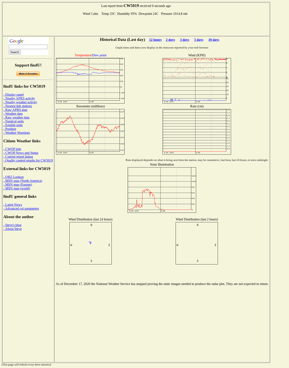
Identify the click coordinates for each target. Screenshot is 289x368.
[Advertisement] (136, 25)
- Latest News (12, 204)
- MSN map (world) (16, 188)
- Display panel (13, 94)
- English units (13, 125)
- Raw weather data (16, 117)
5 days (198, 40)
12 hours (155, 40)
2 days (170, 40)
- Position (9, 129)
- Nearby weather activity (20, 102)
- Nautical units (13, 121)
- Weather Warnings (16, 132)
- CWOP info (12, 149)
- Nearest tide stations (17, 106)
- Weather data (13, 113)
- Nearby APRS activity (19, 98)
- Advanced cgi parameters (21, 208)
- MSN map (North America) (22, 181)
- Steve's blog (12, 225)
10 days (213, 40)
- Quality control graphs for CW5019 (28, 160)
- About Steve (12, 229)
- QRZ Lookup (13, 177)
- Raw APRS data (15, 110)
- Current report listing (18, 156)
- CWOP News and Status (20, 153)
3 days (184, 40)
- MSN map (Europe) (17, 184)
